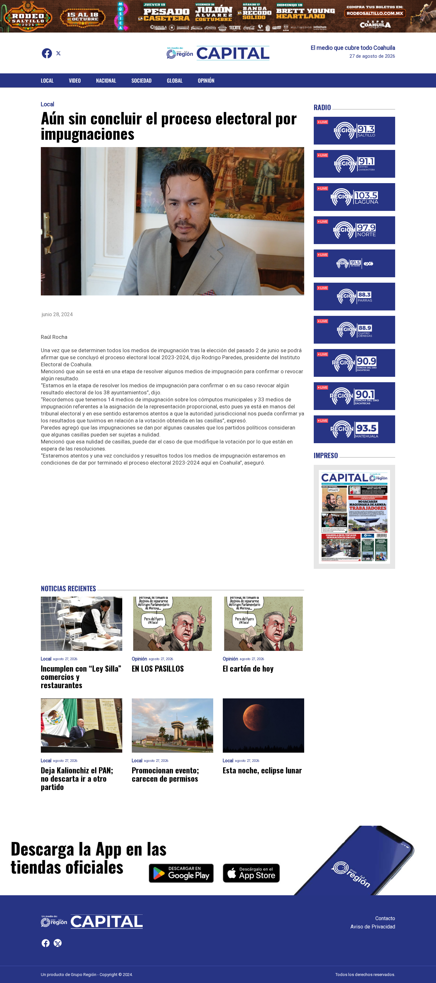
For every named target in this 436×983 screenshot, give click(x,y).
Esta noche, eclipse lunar (262, 770)
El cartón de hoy (248, 668)
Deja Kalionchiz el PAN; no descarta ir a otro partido (77, 778)
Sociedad (142, 80)
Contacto (385, 918)
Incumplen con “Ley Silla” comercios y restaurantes (81, 676)
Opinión (206, 80)
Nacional (106, 80)
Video (75, 80)
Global (175, 80)
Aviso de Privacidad (372, 927)
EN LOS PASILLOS (158, 668)
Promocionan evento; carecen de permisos (165, 774)
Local (47, 80)
